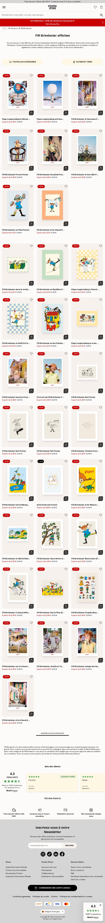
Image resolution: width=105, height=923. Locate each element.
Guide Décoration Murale (16, 867)
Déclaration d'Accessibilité (52, 876)
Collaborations (47, 873)
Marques (14, 28)
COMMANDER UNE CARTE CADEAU (54, 888)
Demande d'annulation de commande (87, 876)
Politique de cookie (41, 896)
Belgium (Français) (52, 912)
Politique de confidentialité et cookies (76, 896)
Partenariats (46, 870)
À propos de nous (49, 867)
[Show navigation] (4, 7)
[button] (93, 912)
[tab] (95, 7)
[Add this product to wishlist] (31, 75)
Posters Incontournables (16, 870)
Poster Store (58, 917)
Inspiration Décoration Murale (18, 876)
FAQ (72, 873)
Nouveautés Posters (14, 873)
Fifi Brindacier (26, 28)
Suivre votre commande (81, 867)
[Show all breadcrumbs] (5, 28)
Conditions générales (22, 896)
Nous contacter (77, 870)
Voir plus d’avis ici (52, 798)
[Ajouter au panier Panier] (31, 113)
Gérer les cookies (78, 879)
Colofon (54, 896)
